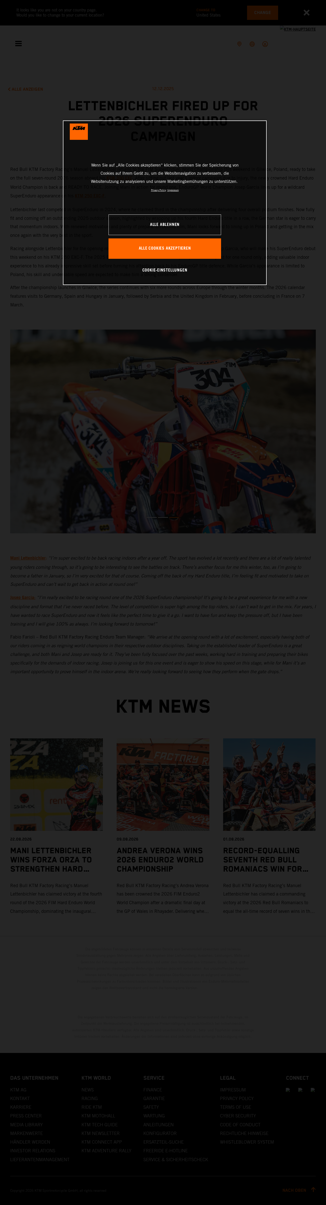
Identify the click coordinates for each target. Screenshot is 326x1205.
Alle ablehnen (165, 225)
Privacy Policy (158, 190)
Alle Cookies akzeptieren (165, 248)
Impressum (173, 190)
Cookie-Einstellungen (164, 270)
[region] (165, 202)
